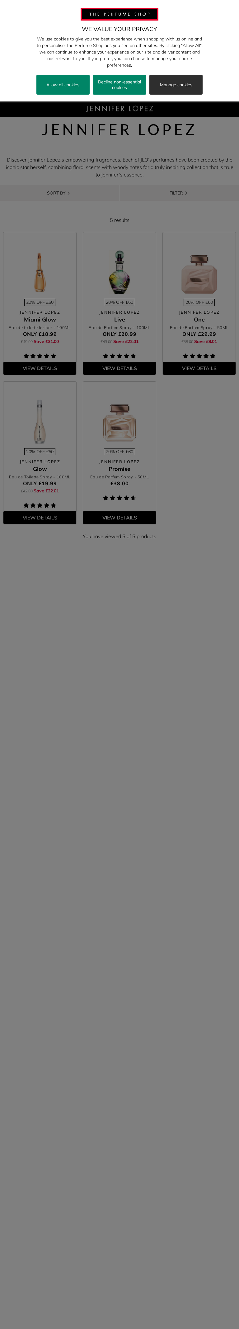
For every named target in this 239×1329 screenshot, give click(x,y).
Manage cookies (176, 84)
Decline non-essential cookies (119, 84)
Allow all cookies (62, 84)
